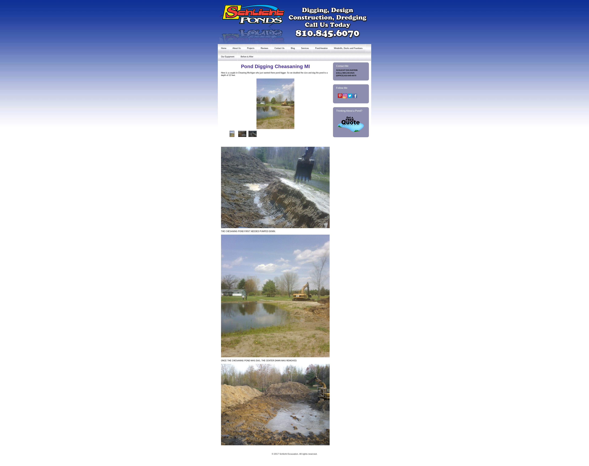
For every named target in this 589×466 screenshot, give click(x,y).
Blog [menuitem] (293, 48)
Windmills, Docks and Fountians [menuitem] (348, 48)
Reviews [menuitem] (264, 48)
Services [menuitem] (305, 48)
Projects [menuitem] (250, 48)
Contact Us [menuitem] (280, 48)
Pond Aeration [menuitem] (321, 48)
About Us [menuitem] (237, 48)
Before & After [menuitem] (247, 57)
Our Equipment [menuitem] (227, 57)
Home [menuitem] (223, 48)
